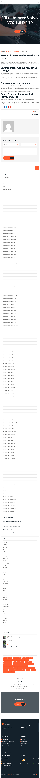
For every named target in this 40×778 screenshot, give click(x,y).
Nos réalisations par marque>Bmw (9, 218)
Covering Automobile (6, 752)
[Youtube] (4, 731)
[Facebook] (4, 107)
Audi (3, 180)
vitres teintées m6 (22, 669)
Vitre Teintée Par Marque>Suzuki (9, 470)
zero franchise (12, 671)
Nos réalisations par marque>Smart (9, 313)
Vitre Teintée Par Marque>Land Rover (9, 413)
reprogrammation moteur (17, 663)
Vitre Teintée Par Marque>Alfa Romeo (10, 337)
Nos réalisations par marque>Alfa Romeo (10, 207)
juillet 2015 (5, 609)
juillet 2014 (5, 622)
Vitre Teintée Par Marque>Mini (8, 428)
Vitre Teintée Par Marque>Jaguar (9, 396)
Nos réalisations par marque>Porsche (9, 298)
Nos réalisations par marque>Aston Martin (10, 209)
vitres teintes (33, 667)
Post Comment (9, 158)
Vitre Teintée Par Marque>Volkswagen (10, 478)
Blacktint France (9, 774)
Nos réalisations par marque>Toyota (9, 322)
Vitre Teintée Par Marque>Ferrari (9, 375)
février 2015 (5, 618)
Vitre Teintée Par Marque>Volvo (13, 51)
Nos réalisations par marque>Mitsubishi (10, 286)
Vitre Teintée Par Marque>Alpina (8, 340)
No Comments (24, 51)
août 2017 (4, 565)
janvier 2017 (5, 577)
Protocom (37, 774)
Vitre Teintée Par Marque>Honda (9, 384)
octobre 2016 (5, 583)
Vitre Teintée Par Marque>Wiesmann (9, 487)
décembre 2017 (5, 558)
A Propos (23, 739)
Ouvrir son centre (24, 745)
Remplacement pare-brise (7, 663)
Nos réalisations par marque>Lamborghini (10, 263)
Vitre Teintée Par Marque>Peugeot (9, 440)
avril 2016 (4, 593)
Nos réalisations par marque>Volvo (9, 328)
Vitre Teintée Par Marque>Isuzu (8, 393)
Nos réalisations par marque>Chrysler (9, 224)
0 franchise (5, 657)
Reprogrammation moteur (7, 745)
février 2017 (5, 576)
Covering (4, 186)
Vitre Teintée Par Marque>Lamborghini (10, 408)
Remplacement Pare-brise (7, 331)
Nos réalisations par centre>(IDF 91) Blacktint (11, 201)
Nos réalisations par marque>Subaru (9, 316)
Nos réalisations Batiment (7, 195)
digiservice (30, 657)
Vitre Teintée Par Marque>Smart (9, 461)
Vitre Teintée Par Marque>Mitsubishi (9, 431)
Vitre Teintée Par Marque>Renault (9, 446)
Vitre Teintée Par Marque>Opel (8, 437)
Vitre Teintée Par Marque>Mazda (9, 419)
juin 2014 (4, 624)
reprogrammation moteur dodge (8, 665)
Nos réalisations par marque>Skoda (9, 310)
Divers (4, 192)
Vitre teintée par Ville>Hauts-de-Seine (9, 493)
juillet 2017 (5, 567)
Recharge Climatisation (6, 750)
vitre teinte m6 (5, 671)
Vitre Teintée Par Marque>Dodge (9, 372)
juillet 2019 (5, 547)
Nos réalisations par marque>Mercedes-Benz (11, 280)
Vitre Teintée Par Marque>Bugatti (9, 351)
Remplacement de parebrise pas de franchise (12, 521)
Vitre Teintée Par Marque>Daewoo (9, 369)
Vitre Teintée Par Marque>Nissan (9, 434)
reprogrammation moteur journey (24, 667)
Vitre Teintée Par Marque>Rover (8, 449)
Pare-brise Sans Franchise (7, 661)
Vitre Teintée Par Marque (7, 334)
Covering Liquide (24, 657)
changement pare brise (16, 657)
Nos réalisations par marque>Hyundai (9, 251)
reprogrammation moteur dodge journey (21, 665)
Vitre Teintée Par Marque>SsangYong (9, 464)
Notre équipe (24, 741)
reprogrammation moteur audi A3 (28, 663)
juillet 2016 (5, 588)
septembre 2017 (6, 563)
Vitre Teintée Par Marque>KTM (8, 405)
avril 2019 (4, 553)
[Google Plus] (10, 107)
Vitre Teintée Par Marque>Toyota (9, 475)
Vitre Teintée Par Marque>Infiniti (9, 390)
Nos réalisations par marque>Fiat (9, 242)
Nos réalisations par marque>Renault (9, 301)
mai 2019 (4, 551)
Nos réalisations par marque (8, 204)
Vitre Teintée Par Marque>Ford (8, 381)
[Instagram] (19, 688)
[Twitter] (6, 107)
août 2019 (4, 546)
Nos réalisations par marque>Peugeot (10, 295)
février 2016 (5, 597)
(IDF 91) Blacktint (6, 177)
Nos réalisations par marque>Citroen (9, 227)
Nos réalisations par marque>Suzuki (9, 319)
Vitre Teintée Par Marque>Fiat (8, 378)
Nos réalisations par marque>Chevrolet (10, 221)
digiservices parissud (12, 659)
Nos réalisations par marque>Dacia (9, 230)
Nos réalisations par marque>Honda (9, 248)
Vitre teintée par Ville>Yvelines (8, 511)
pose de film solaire (29, 661)
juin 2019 (4, 549)
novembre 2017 (5, 560)
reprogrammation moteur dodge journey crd (10, 667)
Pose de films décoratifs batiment (18, 661)
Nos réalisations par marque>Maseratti (10, 274)
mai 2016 (4, 592)
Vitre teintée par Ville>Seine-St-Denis (9, 502)
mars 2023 (5, 544)
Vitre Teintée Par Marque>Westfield (9, 484)
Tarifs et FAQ (24, 743)
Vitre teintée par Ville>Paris (8, 496)
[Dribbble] (23, 688)
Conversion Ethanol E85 (7, 743)
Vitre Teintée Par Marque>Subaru (9, 467)
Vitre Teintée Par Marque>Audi (8, 342)
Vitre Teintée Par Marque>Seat (8, 455)
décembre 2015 (5, 601)
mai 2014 (4, 625)
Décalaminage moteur (7, 189)
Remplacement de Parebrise (8, 741)
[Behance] (21, 688)
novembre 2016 (5, 581)
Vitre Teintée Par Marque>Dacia (8, 366)
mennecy (27, 659)
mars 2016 (5, 595)
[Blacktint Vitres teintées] (3, 2)
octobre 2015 (5, 604)
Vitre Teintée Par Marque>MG (8, 425)
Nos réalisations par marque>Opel (9, 292)
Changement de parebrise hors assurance (11, 524)
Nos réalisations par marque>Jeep (9, 257)
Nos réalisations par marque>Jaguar (9, 254)
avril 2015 (4, 615)
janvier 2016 (5, 599)
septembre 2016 (6, 585)
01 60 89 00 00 (20, 704)
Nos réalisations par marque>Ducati (9, 236)
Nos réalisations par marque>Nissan (9, 289)
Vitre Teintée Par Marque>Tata (8, 473)
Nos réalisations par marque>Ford (9, 245)
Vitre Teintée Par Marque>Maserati (9, 416)
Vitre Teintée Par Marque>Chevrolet (9, 357)
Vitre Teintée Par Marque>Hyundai (9, 387)
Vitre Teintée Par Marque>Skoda (9, 458)
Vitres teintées (5, 739)
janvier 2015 (5, 620)
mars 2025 (5, 542)
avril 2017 (4, 572)
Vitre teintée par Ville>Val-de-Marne (9, 508)
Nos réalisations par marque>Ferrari (9, 239)
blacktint (3, 51)
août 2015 (4, 608)
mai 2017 (4, 570)
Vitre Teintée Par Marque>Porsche (9, 443)
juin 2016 (4, 590)
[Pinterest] (8, 107)
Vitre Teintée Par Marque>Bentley (9, 345)
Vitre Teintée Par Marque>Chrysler (9, 360)
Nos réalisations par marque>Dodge (9, 233)
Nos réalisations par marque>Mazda (9, 277)
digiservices (5, 659)
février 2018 (5, 556)
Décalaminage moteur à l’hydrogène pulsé (11, 526)
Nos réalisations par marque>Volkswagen (10, 325)
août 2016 (4, 586)
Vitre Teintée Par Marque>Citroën (9, 363)
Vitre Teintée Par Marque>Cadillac (9, 354)
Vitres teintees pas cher (7, 529)
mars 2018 (5, 554)
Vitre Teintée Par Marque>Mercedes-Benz (10, 422)
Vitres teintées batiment (13, 669)
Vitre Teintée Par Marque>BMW (8, 348)
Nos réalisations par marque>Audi (9, 212)
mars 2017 (5, 574)
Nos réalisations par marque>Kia (9, 260)
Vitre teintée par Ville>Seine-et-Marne (9, 499)
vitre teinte (28, 669)
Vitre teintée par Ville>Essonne (8, 490)
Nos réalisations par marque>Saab (9, 304)
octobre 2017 (5, 562)
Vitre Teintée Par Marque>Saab (8, 452)
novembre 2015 (5, 602)
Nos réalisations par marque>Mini (9, 283)
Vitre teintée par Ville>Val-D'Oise (8, 505)
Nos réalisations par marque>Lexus (9, 272)
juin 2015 (4, 611)
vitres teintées (5, 669)
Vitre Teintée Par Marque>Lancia (9, 410)
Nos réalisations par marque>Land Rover (10, 269)
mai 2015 (4, 613)
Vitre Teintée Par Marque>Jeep (8, 399)
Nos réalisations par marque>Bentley (9, 215)
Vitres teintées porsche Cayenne (9, 532)
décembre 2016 (5, 579)
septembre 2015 (6, 606)
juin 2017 (4, 569)
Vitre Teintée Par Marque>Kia (8, 402)
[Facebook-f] (2, 731)
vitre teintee (33, 669)
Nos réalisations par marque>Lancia (9, 266)
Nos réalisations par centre (8, 198)
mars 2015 (5, 616)
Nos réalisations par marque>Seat (9, 307)
